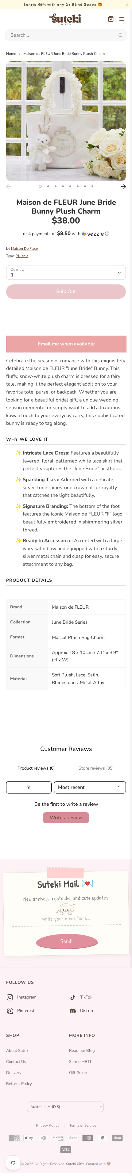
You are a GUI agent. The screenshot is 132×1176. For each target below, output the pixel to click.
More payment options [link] (66, 326)
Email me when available (66, 344)
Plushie (22, 255)
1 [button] (40, 186)
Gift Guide (78, 1072)
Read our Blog (82, 1050)
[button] (66, 234)
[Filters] (29, 787)
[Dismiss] (127, 4)
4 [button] (63, 186)
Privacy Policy (47, 1125)
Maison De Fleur (24, 248)
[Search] (120, 35)
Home (11, 53)
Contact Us (16, 1061)
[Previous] (8, 186)
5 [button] (70, 186)
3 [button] (55, 186)
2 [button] (48, 186)
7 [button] (85, 186)
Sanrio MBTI (80, 1061)
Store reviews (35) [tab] (96, 768)
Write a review (66, 817)
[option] (66, 121)
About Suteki (17, 1050)
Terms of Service (82, 1125)
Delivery (13, 1072)
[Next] (123, 186)
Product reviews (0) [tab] (36, 768)
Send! (66, 941)
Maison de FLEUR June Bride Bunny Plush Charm (64, 53)
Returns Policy (19, 1084)
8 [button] (92, 186)
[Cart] (110, 19)
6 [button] (78, 186)
